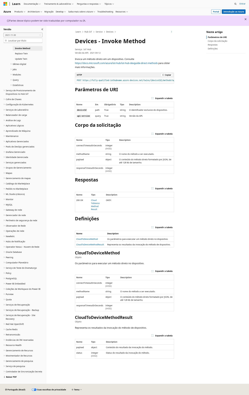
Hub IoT (88, 31)
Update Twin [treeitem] (21, 58)
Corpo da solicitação (217, 41)
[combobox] (23, 35)
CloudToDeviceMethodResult (90, 244)
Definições (213, 48)
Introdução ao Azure (233, 11)
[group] (124, 80)
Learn (78, 31)
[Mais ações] (171, 32)
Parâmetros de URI (217, 37)
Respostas (213, 44)
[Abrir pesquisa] (235, 3)
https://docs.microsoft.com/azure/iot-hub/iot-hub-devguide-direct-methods (116, 63)
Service (99, 31)
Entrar (242, 3)
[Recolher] (42, 29)
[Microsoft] (5, 4)
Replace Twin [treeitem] (21, 53)
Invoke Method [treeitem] (22, 48)
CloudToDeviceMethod (87, 239)
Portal (216, 11)
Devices (109, 31)
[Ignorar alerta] (245, 19)
